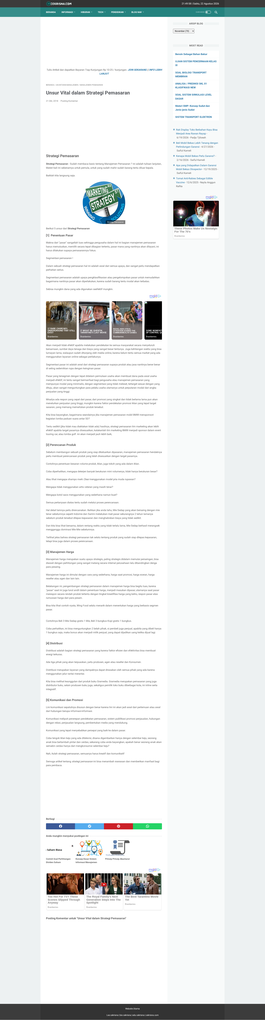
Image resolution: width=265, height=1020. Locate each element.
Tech (100, 12)
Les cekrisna (113, 1015)
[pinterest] (118, 826)
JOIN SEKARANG (137, 69)
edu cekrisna (138, 1015)
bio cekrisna (126, 1015)
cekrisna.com (152, 1015)
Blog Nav (136, 12)
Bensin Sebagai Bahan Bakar (191, 54)
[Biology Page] (61, 3)
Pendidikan (117, 12)
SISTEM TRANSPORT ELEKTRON (193, 117)
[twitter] (89, 826)
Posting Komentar (69, 101)
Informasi (67, 12)
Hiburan (85, 12)
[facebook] (60, 826)
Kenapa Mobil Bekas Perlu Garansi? (195, 156)
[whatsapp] (147, 826)
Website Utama (132, 1008)
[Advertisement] (104, 43)
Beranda (51, 12)
